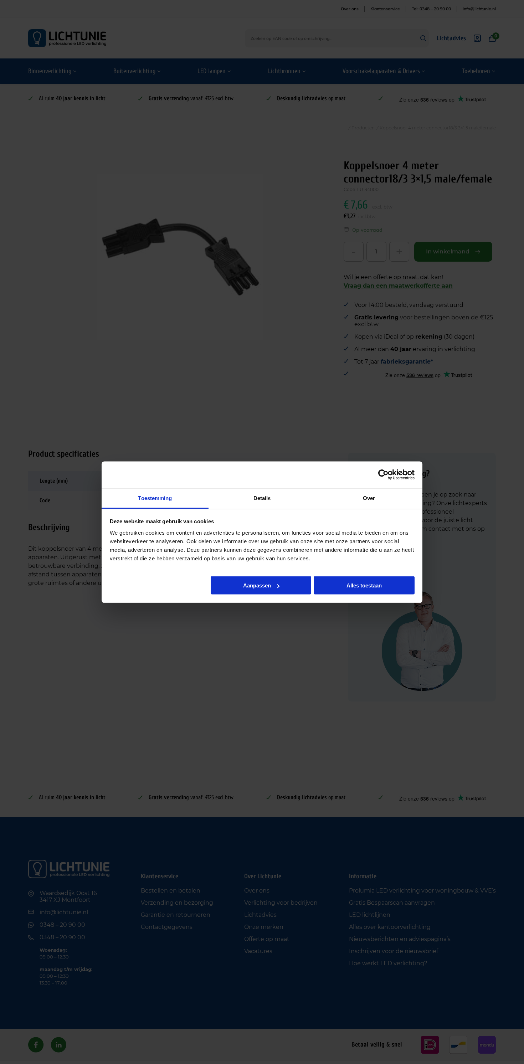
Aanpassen (257, 585)
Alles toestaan (364, 585)
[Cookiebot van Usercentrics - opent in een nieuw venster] (383, 474)
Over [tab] (369, 498)
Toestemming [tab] (155, 498)
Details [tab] (262, 498)
